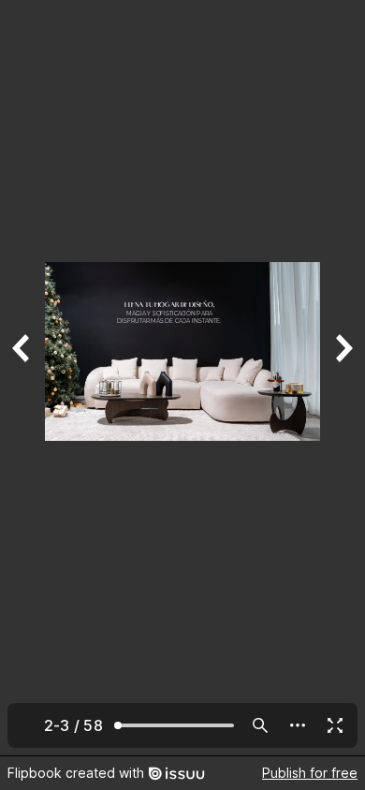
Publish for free (310, 773)
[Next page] (342, 377)
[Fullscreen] (335, 725)
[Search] (260, 725)
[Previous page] (22, 377)
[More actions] (297, 725)
